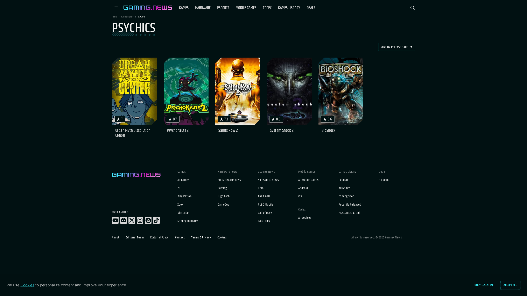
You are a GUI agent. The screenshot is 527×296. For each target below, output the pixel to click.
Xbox (180, 204)
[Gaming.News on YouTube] (115, 220)
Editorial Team (135, 237)
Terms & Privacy (201, 237)
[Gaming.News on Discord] (123, 220)
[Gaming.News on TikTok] (156, 220)
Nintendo (183, 212)
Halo (261, 188)
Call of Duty (265, 212)
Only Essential (484, 285)
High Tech (224, 196)
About (115, 237)
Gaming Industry (187, 221)
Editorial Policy (159, 237)
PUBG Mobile (265, 204)
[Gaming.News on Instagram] (140, 220)
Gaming (222, 188)
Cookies (222, 237)
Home (114, 16)
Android (303, 188)
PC (178, 188)
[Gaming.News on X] (131, 220)
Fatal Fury (264, 221)
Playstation (184, 196)
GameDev (223, 204)
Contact (180, 237)
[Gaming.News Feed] (148, 220)
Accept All (510, 285)
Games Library (127, 16)
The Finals (264, 196)
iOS (300, 196)
